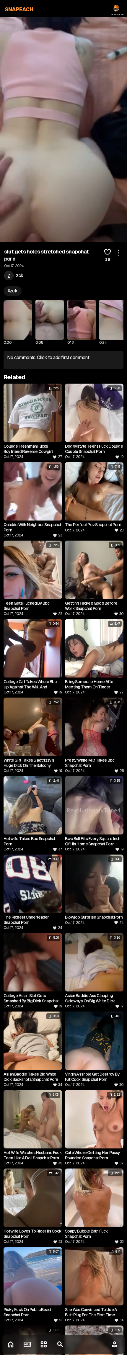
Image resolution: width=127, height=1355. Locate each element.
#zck (12, 291)
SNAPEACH (19, 9)
